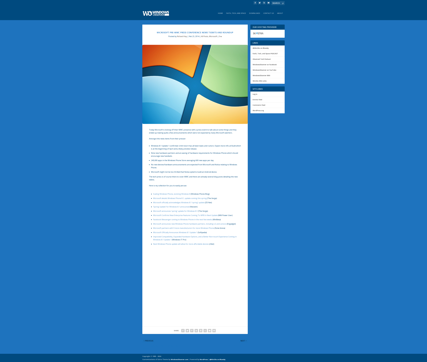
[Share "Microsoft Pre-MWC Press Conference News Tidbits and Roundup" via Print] (214, 330)
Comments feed (259, 105)
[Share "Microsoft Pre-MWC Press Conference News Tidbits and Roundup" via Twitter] (187, 330)
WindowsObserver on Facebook (265, 65)
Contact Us (268, 13)
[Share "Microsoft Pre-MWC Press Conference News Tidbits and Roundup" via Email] (209, 330)
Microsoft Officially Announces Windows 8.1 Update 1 (175, 232)
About (280, 13)
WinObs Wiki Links (260, 81)
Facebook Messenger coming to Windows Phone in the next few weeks (182, 219)
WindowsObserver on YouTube (264, 70)
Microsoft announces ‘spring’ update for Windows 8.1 (175, 211)
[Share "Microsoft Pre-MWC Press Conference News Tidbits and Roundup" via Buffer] (200, 330)
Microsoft (213, 36)
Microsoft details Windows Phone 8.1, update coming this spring (180, 198)
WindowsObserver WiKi (261, 75)
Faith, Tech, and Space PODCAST (265, 53)
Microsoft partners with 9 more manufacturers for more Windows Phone (183, 228)
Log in (255, 94)
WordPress (204, 359)
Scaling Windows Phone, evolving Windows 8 (171, 194)
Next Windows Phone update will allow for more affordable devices (181, 244)
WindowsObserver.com (179, 359)
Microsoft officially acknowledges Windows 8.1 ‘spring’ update (178, 202)
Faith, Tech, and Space (236, 13)
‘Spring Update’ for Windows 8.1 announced (171, 207)
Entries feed (257, 100)
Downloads (254, 13)
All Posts (204, 36)
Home (220, 13)
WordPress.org (258, 110)
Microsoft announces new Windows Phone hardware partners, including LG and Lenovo (189, 224)
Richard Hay (182, 36)
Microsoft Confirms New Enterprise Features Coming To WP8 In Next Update (185, 215)
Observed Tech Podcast (262, 59)
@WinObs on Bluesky (261, 48)
